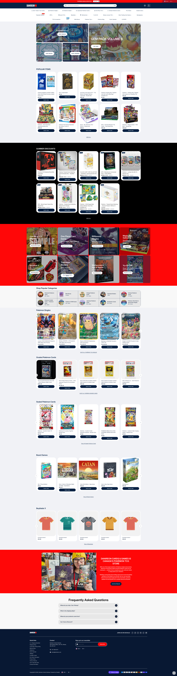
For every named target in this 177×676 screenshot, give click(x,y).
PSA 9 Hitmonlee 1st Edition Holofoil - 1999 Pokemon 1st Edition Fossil (88, 381)
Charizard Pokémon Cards (49, 294)
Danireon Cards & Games (44, 672)
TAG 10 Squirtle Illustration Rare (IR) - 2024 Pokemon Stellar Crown (46, 381)
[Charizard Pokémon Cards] (40, 294)
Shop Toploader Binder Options (67, 275)
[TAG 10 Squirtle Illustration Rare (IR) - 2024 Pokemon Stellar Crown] (46, 369)
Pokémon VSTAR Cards (71, 302)
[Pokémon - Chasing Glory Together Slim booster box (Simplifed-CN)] (130, 81)
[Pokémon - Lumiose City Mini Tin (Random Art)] (130, 161)
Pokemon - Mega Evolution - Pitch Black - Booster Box (130, 125)
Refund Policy (33, 648)
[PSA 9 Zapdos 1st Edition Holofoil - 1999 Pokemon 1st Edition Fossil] (109, 369)
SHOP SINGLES (62, 34)
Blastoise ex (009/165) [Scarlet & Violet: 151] (108, 342)
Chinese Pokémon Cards (132, 294)
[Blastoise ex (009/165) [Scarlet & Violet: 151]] (109, 326)
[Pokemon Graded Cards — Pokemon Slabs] (40, 302)
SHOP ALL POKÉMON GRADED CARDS (88, 393)
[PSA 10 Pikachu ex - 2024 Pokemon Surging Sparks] (130, 369)
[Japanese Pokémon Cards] (82, 302)
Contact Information (34, 664)
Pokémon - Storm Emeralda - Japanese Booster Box (44, 125)
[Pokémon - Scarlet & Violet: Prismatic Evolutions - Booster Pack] (88, 416)
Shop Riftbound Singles (97, 246)
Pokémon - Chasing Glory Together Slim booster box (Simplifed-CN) (130, 93)
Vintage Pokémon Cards (90, 294)
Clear (115, 5)
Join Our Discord (116, 583)
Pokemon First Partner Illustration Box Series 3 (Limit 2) (66, 125)
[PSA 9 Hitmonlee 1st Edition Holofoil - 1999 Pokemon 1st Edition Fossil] (88, 369)
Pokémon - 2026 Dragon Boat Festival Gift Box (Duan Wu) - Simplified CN (87, 206)
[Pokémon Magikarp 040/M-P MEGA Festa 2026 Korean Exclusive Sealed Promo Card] (46, 81)
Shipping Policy (33, 644)
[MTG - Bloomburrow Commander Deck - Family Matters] (109, 161)
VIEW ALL (88, 137)
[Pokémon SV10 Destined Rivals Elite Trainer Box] (46, 161)
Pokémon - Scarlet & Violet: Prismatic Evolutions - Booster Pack (88, 431)
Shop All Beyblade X (35, 272)
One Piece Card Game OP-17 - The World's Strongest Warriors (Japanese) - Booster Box (88, 94)
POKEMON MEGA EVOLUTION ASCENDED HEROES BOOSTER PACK (108, 432)
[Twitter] (135, 633)
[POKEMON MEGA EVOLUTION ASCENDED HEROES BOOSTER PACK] (109, 416)
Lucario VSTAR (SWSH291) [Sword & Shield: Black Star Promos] (46, 341)
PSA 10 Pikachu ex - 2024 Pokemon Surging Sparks (130, 381)
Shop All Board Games (88, 496)
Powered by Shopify (55, 672)
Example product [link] (42, 537)
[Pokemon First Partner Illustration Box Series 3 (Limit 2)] (67, 113)
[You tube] (146, 633)
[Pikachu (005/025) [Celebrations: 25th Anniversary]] (88, 326)
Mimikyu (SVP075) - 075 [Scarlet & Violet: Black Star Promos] (67, 341)
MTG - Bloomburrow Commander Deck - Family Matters (108, 172)
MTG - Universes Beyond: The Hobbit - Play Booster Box (108, 125)
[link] (46, 523)
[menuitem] (38, 10)
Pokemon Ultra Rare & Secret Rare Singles (133, 302)
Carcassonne (125, 484)
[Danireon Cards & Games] (32, 6)
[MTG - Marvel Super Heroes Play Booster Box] (46, 193)
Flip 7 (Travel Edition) (42, 484)
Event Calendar (33, 651)
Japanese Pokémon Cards (91, 302)
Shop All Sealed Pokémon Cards (88, 443)
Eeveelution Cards (111, 302)
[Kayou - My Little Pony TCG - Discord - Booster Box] (88, 113)
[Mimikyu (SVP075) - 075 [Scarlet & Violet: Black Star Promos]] (67, 326)
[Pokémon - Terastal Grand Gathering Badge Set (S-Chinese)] (67, 193)
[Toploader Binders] (103, 294)
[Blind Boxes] (61, 294)
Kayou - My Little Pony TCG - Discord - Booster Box (86, 125)
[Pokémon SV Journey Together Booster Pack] (67, 416)
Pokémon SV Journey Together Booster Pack (66, 431)
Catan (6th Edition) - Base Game (87, 484)
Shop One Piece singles (35, 245)
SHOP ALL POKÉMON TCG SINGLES (88, 352)
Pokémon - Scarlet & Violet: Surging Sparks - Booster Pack (130, 431)
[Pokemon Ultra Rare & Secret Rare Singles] (124, 302)
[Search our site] (66, 5)
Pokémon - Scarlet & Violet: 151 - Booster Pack (45, 431)
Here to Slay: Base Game (106, 484)
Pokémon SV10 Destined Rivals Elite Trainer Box (46, 172)
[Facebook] (132, 633)
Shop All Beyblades (88, 544)
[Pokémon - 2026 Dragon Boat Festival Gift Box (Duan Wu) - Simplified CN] (88, 193)
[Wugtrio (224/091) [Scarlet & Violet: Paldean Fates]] (130, 326)
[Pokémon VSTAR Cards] (61, 302)
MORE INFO (96, 1)
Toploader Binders (111, 294)
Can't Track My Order (34, 662)
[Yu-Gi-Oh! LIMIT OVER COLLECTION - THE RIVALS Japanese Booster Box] (88, 161)
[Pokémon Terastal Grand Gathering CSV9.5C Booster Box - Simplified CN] (67, 161)
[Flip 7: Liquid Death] (67, 81)
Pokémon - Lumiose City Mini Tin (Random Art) (129, 172)
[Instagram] (138, 633)
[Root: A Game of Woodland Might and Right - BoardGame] (67, 470)
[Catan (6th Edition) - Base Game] (88, 470)
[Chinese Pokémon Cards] (124, 294)
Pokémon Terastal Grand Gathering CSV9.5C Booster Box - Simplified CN (67, 173)
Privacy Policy (33, 659)
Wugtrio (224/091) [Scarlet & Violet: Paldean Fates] (130, 341)
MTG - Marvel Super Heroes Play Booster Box (45, 205)
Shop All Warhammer (97, 272)
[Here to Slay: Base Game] (109, 470)
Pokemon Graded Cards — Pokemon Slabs (49, 302)
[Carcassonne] (130, 470)
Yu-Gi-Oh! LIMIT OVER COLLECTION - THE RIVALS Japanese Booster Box (88, 172)
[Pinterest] (141, 633)
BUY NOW (96, 46)
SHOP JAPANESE (75, 53)
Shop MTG (127, 246)
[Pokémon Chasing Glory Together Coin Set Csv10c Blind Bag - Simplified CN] (109, 81)
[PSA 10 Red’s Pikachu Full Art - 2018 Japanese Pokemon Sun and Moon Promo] (67, 369)
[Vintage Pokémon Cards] (82, 294)
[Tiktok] (143, 633)
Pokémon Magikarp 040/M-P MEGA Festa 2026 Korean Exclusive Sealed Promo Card (46, 94)
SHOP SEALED (49, 53)
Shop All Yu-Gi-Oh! (128, 272)
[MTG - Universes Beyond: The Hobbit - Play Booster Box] (109, 113)
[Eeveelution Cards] (103, 302)
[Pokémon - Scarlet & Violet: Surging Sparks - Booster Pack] (130, 416)
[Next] (137, 58)
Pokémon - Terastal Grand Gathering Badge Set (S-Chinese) (67, 205)
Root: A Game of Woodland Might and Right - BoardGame (66, 485)
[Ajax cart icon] (148, 5)
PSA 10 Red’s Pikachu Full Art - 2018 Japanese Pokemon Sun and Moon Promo (67, 382)
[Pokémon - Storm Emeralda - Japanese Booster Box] (46, 113)
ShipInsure (32, 650)
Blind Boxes (68, 294)
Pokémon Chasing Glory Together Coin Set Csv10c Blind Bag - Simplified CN (108, 94)
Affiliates (31, 653)
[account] (144, 5)
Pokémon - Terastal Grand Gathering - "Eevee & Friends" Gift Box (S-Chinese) (109, 206)
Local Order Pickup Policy (35, 646)
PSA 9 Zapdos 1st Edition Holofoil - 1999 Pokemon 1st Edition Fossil (109, 381)
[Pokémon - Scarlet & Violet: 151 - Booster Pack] (46, 416)
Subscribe (102, 644)
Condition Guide (33, 655)
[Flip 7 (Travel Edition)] (46, 470)
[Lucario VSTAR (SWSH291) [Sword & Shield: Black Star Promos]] (46, 326)
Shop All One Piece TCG (66, 246)
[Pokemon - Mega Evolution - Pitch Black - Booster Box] (130, 113)
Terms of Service (33, 660)
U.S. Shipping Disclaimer (35, 642)
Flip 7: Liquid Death (63, 92)
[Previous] (134, 58)
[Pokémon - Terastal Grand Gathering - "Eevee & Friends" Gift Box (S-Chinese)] (109, 193)
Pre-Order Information (34, 657)
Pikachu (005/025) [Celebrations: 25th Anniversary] (87, 341)
